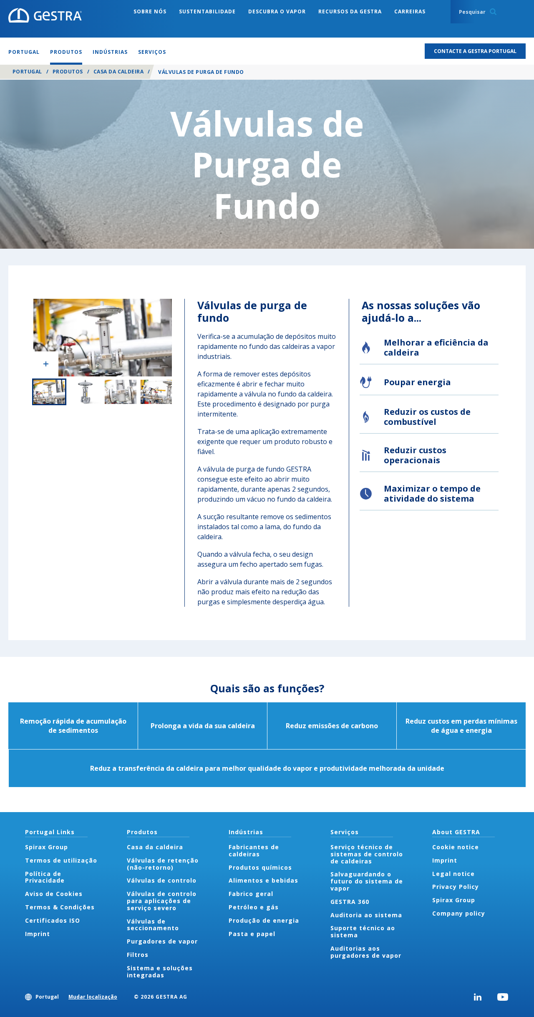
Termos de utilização (61, 860)
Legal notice (453, 874)
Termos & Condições (60, 907)
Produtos (68, 71)
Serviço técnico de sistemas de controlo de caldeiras (366, 854)
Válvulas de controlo (161, 880)
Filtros (138, 955)
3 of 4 (120, 392)
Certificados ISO (52, 920)
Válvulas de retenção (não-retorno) (163, 863)
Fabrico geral (251, 894)
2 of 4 (85, 392)
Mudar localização (92, 996)
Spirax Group (46, 847)
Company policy (458, 913)
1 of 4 (49, 392)
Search (493, 11)
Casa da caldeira (118, 71)
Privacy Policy (455, 887)
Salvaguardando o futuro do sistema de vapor (366, 881)
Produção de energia (264, 920)
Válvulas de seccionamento (153, 924)
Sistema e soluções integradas (160, 971)
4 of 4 (156, 392)
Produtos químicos (260, 867)
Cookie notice (455, 847)
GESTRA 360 (349, 902)
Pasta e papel (252, 934)
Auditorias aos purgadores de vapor (365, 951)
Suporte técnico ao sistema (362, 931)
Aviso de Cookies (54, 894)
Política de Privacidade (45, 877)
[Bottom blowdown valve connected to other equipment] (102, 337)
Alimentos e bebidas (263, 880)
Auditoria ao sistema (366, 915)
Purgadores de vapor (162, 941)
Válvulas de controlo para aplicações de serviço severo (161, 901)
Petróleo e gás (254, 907)
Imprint (37, 934)
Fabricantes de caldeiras (254, 850)
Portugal (27, 71)
